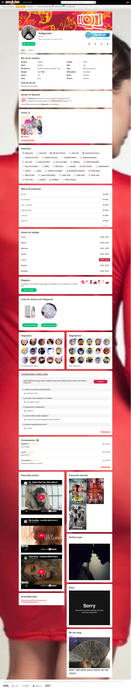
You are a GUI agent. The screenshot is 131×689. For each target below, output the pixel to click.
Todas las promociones (44, 6)
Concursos (58, 6)
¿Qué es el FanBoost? (102, 39)
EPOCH (41, 681)
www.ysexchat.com (30, 681)
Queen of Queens (58, 98)
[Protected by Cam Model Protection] (41, 601)
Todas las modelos (8, 6)
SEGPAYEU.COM (48, 681)
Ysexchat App (70, 6)
